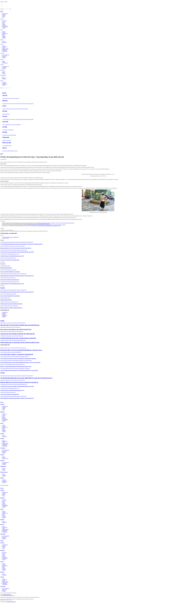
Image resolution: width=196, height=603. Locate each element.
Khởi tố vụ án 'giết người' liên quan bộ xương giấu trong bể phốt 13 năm (15, 366)
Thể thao (1, 39)
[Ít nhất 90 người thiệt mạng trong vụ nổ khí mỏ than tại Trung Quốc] (11, 335)
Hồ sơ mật (4, 25)
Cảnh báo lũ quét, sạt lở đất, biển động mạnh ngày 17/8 (12, 256)
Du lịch (3, 72)
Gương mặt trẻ (4, 84)
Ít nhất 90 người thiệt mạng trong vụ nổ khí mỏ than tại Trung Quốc (18, 338)
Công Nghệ (2, 53)
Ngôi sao (3, 31)
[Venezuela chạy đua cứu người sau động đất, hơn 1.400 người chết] (11, 331)
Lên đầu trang (6, 485)
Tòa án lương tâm (5, 26)
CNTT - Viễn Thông (5, 54)
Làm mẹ (6, 129)
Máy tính (3, 56)
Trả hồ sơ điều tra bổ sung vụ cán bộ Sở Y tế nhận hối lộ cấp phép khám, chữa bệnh (18, 358)
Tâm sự (3, 61)
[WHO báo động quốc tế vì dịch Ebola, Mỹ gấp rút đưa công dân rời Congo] (13, 340)
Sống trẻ (1, 80)
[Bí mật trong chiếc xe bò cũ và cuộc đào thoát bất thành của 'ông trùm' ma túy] (13, 347)
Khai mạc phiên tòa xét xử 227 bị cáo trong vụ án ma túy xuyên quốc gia (15, 248)
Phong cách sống (3, 75)
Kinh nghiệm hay (5, 62)
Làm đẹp (26, 108)
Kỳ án (3, 23)
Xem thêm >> (2, 261)
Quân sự (3, 15)
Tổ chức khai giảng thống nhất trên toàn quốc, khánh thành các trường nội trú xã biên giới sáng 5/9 (21, 244)
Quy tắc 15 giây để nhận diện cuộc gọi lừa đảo (10, 271)
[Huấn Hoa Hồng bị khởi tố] (5, 265)
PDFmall (3, 316)
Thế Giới (1, 11)
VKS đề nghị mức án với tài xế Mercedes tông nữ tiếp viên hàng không (37, 223)
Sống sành (6, 145)
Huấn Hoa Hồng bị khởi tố (6, 267)
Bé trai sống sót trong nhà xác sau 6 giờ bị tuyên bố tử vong (15, 329)
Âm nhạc (3, 36)
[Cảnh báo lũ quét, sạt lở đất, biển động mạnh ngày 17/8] (9, 281)
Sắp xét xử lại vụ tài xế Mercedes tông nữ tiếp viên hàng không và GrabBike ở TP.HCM (46, 225)
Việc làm (1, 44)
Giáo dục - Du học (5, 48)
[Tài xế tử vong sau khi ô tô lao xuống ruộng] (7, 257)
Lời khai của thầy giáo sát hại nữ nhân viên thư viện (11, 303)
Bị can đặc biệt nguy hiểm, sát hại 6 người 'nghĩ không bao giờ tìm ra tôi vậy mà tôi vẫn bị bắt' (20, 362)
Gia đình (1, 59)
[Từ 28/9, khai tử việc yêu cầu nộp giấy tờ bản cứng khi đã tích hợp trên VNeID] (13, 384)
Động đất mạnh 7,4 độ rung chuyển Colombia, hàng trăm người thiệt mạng (19, 325)
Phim (3, 35)
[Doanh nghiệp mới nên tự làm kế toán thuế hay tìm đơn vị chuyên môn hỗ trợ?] (13, 273)
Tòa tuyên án (4, 20)
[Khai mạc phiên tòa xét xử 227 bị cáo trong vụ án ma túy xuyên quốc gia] (12, 380)
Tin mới (2, 287)
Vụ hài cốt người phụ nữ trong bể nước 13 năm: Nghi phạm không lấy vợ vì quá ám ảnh (19, 370)
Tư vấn (3, 45)
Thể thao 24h (4, 42)
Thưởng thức (5, 137)
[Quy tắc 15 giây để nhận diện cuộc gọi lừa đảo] (8, 269)
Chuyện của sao (5, 33)
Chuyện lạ (4, 14)
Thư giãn (3, 73)
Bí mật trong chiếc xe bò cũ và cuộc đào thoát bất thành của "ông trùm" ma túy (21, 350)
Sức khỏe (1, 64)
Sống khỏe (4, 68)
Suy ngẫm (4, 78)
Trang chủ (2, 485)
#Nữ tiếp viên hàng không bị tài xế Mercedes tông (10, 237)
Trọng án (3, 24)
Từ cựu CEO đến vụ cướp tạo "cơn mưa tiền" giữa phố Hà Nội (16, 354)
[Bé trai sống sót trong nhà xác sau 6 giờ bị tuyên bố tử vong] (10, 327)
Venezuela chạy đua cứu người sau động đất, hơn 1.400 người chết (17, 333)
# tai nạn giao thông (5, 238)
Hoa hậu (3, 34)
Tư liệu (3, 16)
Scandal (3, 32)
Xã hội (3, 314)
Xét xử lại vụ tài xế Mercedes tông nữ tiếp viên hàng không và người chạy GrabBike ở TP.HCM (50, 224)
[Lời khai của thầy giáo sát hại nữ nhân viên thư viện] (9, 301)
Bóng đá (3, 41)
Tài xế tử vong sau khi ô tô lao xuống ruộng (9, 259)
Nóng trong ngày (5, 13)
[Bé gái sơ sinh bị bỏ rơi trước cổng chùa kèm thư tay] (9, 305)
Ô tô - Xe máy (4, 55)
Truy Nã (3, 22)
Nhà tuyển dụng (5, 49)
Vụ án (3, 17)
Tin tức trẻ (4, 82)
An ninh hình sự (5, 312)
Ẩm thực (3, 71)
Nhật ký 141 (4, 313)
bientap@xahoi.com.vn (7, 594)
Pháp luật (5, 100)
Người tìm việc (4, 46)
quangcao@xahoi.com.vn (11, 601)
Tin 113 (3, 21)
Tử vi (3, 145)
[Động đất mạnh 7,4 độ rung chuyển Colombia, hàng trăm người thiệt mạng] (12, 322)
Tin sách (3, 85)
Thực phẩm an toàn (5, 66)
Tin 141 (3, 28)
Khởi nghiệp (4, 50)
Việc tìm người (4, 51)
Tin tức (1, 10)
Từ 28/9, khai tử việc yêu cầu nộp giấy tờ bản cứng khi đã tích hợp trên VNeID (17, 252)
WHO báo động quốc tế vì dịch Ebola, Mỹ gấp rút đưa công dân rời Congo (19, 342)
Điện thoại (4, 57)
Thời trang (4, 37)
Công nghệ (4, 315)
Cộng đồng (4, 83)
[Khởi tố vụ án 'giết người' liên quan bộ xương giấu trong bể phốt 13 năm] (12, 364)
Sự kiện (2, 320)
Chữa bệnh (4, 67)
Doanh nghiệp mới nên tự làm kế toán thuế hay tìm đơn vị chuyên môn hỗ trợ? (17, 275)
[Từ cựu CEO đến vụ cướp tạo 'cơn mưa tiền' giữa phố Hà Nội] (10, 352)
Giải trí (1, 29)
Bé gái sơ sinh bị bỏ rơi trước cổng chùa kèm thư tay (11, 307)
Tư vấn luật (4, 27)
